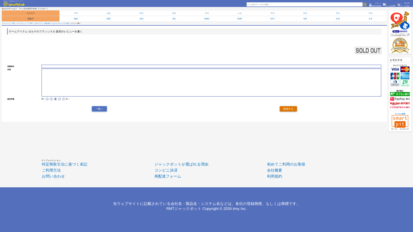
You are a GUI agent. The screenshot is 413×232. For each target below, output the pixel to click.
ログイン (378, 3)
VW (305, 19)
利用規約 (274, 176)
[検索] (365, 4)
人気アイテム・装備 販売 (42, 23)
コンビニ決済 (400, 114)
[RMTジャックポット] (14, 4)
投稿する (288, 108)
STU (272, 19)
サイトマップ (6, 23)
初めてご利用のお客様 (286, 164)
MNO (206, 19)
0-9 (370, 19)
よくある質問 (390, 6)
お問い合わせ (53, 176)
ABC (76, 19)
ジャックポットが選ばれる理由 (181, 164)
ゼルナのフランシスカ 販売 (60, 23)
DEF (109, 19)
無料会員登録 (376, 6)
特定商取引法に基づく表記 (64, 164)
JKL (174, 19)
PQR (239, 19)
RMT (13, 23)
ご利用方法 (51, 170)
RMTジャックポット (183, 209)
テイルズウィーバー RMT (25, 23)
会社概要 (274, 170)
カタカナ (30, 13)
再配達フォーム (167, 176)
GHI (141, 19)
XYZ (338, 19)
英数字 (30, 19)
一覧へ (99, 108)
